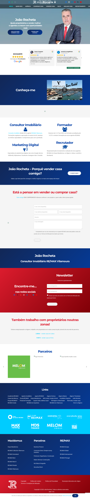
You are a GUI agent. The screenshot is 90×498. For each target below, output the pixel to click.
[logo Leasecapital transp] (55, 417)
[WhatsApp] (12, 2)
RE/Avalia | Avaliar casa (73, 400)
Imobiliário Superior (65, 398)
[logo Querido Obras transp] (74, 426)
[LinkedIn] (71, 2)
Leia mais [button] (32, 64)
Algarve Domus (51, 396)
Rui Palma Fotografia (39, 463)
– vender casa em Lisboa (45, 333)
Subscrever (52, 304)
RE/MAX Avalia (12, 403)
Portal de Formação (25, 400)
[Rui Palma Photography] (72, 367)
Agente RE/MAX (39, 396)
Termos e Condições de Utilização (30, 483)
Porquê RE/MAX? (12, 400)
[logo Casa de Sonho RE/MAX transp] (16, 417)
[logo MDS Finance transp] (35, 426)
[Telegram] (9, 2)
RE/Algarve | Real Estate (58, 400)
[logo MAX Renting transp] (16, 426)
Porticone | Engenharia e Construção (44, 456)
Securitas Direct (38, 467)
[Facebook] (66, 2)
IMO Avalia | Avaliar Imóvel (50, 398)
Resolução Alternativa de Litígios (71, 481)
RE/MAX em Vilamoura (56, 403)
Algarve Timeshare (75, 396)
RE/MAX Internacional (66, 454)
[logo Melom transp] (55, 426)
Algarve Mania (63, 396)
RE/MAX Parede (12, 465)
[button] (81, 58)
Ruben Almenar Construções (42, 459)
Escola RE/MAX (24, 398)
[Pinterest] (74, 2)
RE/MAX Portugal (65, 458)
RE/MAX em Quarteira (33, 403)
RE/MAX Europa (64, 447)
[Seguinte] (86, 367)
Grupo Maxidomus (36, 398)
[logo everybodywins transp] (74, 417)
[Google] (20, 295)
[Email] (15, 2)
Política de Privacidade (51, 481)
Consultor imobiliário (14, 133)
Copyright (23, 481)
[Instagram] (69, 2)
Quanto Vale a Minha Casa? (41, 400)
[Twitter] (77, 2)
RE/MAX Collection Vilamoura (16, 450)
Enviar (37, 240)
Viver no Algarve (77, 403)
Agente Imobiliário (27, 396)
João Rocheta (76, 398)
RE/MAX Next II (12, 461)
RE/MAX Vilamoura (36, 133)
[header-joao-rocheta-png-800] (44, 2)
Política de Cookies (35, 481)
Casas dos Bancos (13, 398)
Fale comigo (20, 197)
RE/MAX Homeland (13, 454)
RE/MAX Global (64, 450)
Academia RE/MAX (13, 396)
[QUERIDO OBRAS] (20, 367)
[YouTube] (80, 2)
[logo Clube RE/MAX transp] (35, 417)
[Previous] (3, 367)
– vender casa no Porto (45, 338)
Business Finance (39, 447)
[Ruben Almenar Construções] (46, 367)
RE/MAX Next (11, 458)
